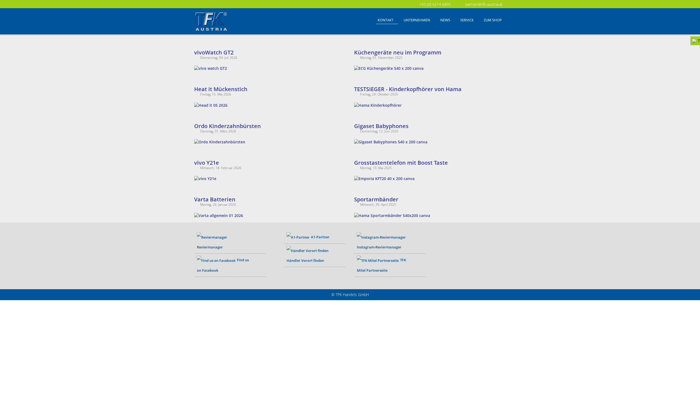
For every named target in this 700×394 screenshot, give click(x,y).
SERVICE (467, 20)
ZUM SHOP (493, 20)
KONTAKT (385, 20)
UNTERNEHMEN (417, 20)
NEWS (445, 20)
